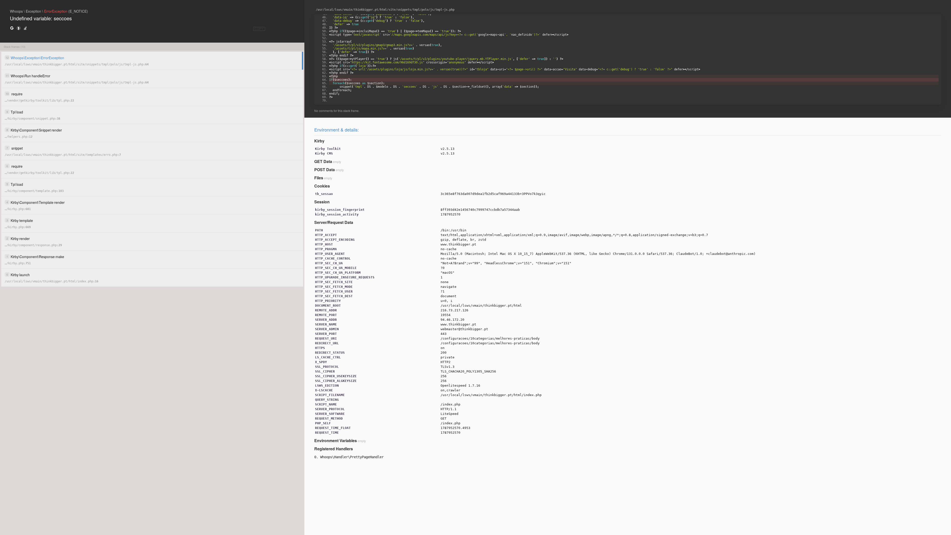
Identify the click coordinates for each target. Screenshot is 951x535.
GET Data (323, 161)
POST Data (324, 169)
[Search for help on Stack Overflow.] (25, 27)
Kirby (319, 141)
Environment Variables (335, 440)
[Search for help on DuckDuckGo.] (19, 27)
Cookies (322, 186)
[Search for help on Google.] (12, 27)
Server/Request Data (333, 222)
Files (318, 178)
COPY (259, 29)
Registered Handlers (333, 449)
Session (322, 202)
